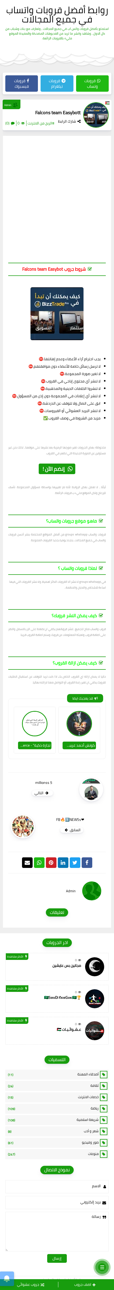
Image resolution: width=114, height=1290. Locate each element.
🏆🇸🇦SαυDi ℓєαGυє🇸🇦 (62, 997)
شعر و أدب (53, 1131)
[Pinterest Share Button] (63, 862)
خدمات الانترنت (53, 1097)
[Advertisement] (57, 202)
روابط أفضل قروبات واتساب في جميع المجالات (57, 14)
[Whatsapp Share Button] (39, 862)
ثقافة (53, 1085)
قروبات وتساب (91, 83)
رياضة (53, 1108)
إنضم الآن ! (54, 469)
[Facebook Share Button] (87, 862)
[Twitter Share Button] (75, 862)
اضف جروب (82, 1284)
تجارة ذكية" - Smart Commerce (34, 745)
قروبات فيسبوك (21, 83)
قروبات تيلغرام (56, 83)
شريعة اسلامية (53, 1119)
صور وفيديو (53, 1142)
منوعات (53, 1153)
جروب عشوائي (28, 1284)
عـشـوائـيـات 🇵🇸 (69, 1029)
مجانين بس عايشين (66, 965)
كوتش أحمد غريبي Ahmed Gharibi (79, 745)
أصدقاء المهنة (53, 1074)
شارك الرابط (67, 121)
